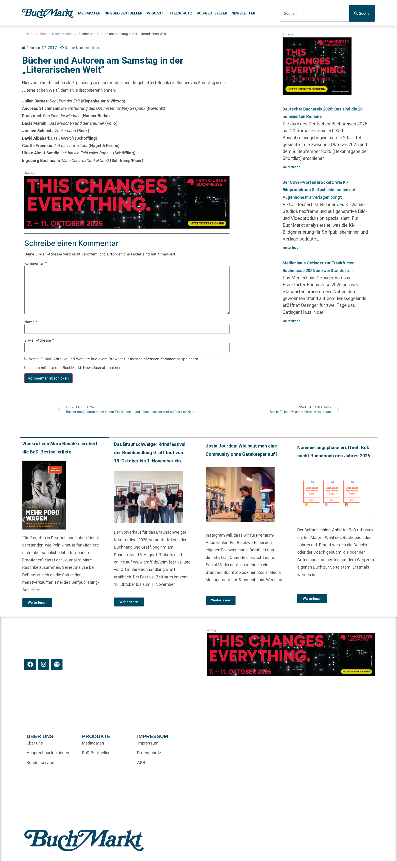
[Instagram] (43, 664)
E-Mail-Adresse (39, 340)
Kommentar (35, 263)
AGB (141, 762)
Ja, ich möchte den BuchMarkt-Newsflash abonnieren (74, 367)
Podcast (155, 13)
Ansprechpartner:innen (48, 752)
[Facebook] (30, 664)
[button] (23, 519)
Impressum (148, 743)
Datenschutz (149, 752)
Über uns (35, 743)
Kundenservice (40, 762)
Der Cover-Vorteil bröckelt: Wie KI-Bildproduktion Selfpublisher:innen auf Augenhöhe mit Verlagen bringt (319, 190)
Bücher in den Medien (56, 34)
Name (30, 322)
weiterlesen (291, 167)
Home (30, 34)
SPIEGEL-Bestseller (123, 13)
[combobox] (314, 13)
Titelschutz (180, 13)
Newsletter (243, 13)
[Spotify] (56, 664)
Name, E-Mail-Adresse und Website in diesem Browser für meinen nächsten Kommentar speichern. (113, 359)
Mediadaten (89, 13)
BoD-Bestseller (212, 13)
